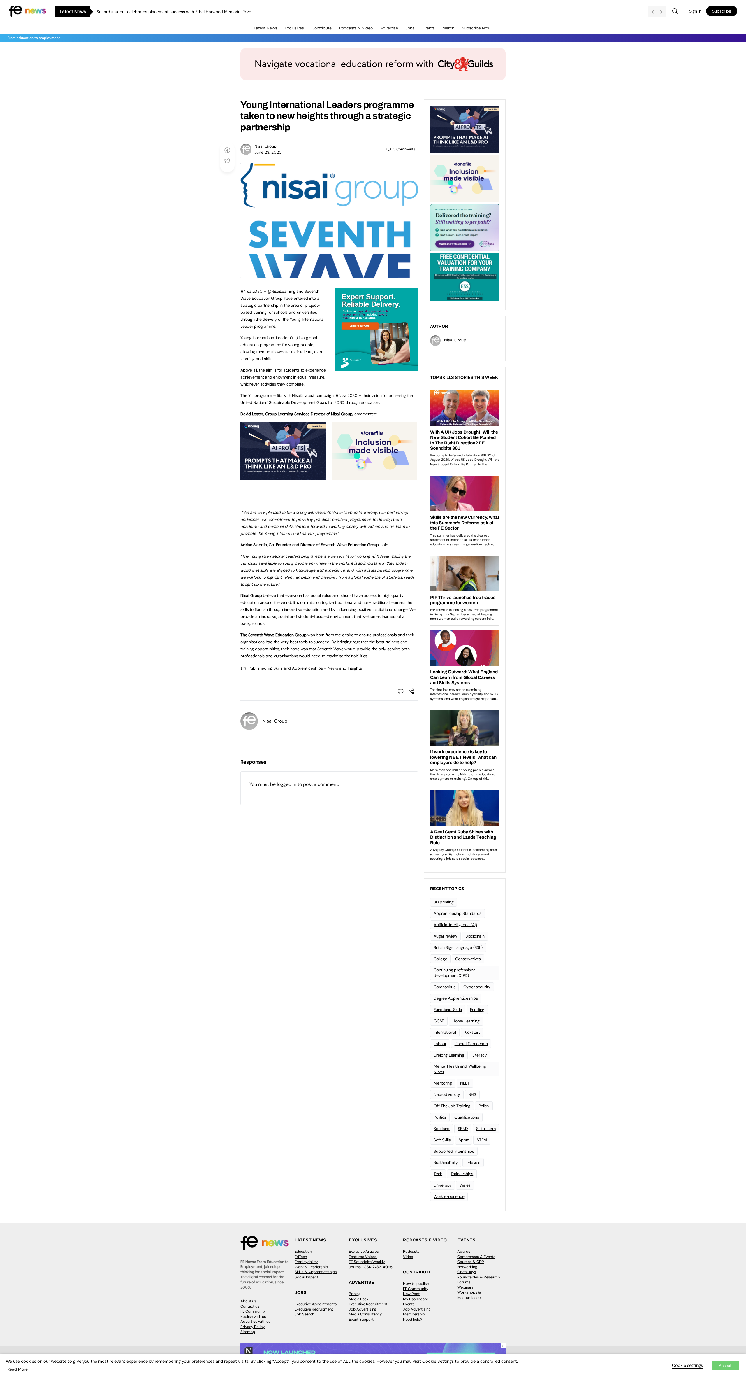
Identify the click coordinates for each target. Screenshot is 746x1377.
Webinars (465, 1287)
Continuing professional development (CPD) (455, 972)
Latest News (265, 28)
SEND (463, 1128)
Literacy (479, 1055)
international (445, 1032)
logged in (286, 784)
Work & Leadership (311, 1266)
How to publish (416, 1283)
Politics (440, 1117)
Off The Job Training (452, 1105)
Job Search (304, 1314)
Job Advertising (362, 1309)
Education (303, 1251)
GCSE (439, 1021)
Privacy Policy (252, 1326)
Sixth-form (486, 1128)
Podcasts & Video (356, 28)
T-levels (473, 1162)
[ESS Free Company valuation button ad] (464, 276)
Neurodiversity (447, 1094)
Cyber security (476, 986)
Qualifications (466, 1117)
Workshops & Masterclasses (470, 1295)
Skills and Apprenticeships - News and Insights (317, 668)
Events (428, 28)
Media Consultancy (365, 1314)
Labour (440, 1043)
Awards (463, 1251)
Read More (17, 1369)
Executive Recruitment (314, 1309)
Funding (477, 1009)
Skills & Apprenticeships (316, 1271)
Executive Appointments (316, 1303)
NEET (465, 1083)
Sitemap (247, 1331)
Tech (438, 1173)
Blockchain (475, 936)
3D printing (443, 902)
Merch (448, 28)
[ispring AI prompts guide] (283, 476)
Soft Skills (442, 1140)
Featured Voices (363, 1256)
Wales (465, 1185)
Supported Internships (454, 1151)
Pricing (354, 1293)
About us (248, 1301)
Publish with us (253, 1316)
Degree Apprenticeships (456, 998)
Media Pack (359, 1299)
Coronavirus (444, 986)
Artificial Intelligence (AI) (455, 924)
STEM (482, 1140)
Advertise (389, 28)
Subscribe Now (476, 28)
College (440, 958)
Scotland (442, 1128)
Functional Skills (448, 1009)
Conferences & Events (476, 1256)
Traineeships (462, 1173)
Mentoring (443, 1083)
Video (408, 1256)
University (442, 1185)
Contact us (249, 1306)
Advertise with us (255, 1321)
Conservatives (468, 958)
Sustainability (446, 1162)
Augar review (445, 936)
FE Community (253, 1311)
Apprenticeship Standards (457, 913)
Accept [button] (725, 1365)
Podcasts (411, 1251)
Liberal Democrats (471, 1043)
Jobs (410, 28)
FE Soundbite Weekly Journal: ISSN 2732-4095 (371, 1264)
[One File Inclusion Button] (374, 476)
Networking (467, 1266)
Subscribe (721, 11)
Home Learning (466, 1021)
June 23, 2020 (268, 152)
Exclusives (294, 28)
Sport (464, 1140)
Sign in (695, 11)
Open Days (466, 1271)
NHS (472, 1094)
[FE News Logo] (27, 11)
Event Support (361, 1319)
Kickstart (472, 1032)
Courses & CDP (470, 1261)
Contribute (322, 28)
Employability (306, 1261)
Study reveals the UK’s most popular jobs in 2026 (143, 11)
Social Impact (306, 1277)
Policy (483, 1105)
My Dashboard (415, 1299)
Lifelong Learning (449, 1055)
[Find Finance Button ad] (464, 227)
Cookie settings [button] (687, 1365)
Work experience (449, 1196)
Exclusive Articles (364, 1251)
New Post (411, 1293)
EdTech (301, 1256)
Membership (414, 1314)
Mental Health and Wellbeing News (460, 1069)
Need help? (412, 1319)
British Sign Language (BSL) (458, 947)
